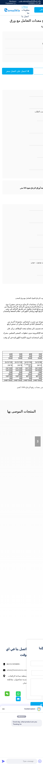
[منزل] (12, 10)
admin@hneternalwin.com (17, 670)
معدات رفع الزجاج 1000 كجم (28, 387)
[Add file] (40, 761)
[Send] (3, 761)
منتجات (25, 6)
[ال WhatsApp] (21, 695)
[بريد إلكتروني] (21, 701)
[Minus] (3, 709)
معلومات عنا (26, 11)
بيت (23, 3)
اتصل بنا (25, 16)
